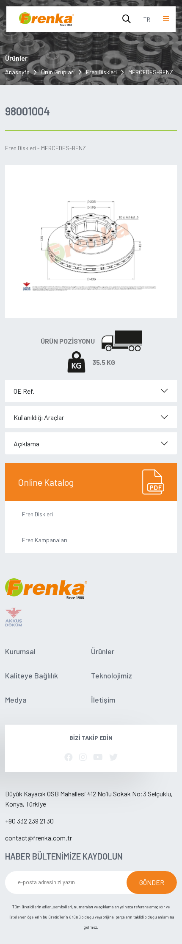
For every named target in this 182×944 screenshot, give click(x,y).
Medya (16, 699)
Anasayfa (17, 72)
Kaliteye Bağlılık (31, 675)
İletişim (103, 699)
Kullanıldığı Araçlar (39, 417)
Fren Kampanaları (44, 539)
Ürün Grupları (57, 72)
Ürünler (102, 651)
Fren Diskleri (101, 72)
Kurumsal (20, 651)
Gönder (151, 882)
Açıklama (26, 444)
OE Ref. (24, 391)
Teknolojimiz (111, 675)
